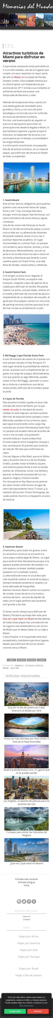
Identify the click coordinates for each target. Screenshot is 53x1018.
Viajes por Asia (29, 949)
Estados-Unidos (34, 665)
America (19, 665)
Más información (26, 1005)
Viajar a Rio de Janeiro (28, 975)
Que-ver (15, 668)
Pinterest (21, 660)
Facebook (31, 660)
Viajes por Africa (29, 936)
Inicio (26, 885)
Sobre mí (26, 916)
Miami (17, 77)
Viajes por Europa (28, 956)
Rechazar (38, 1011)
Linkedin (41, 660)
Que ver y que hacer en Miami (18, 618)
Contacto (26, 919)
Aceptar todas (15, 1011)
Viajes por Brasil (29, 968)
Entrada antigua (26, 882)
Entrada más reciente (26, 879)
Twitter (11, 660)
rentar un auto (11, 409)
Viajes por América (28, 942)
